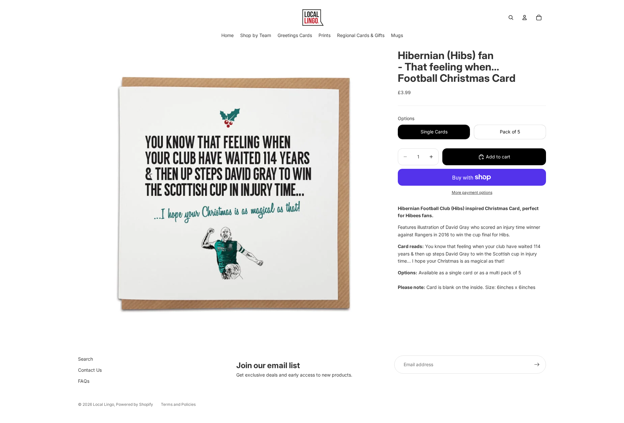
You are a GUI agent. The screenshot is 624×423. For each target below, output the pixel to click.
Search (85, 359)
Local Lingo (103, 404)
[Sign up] (537, 364)
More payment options (472, 192)
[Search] (511, 17)
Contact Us (90, 370)
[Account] (524, 17)
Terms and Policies (178, 404)
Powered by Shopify (134, 404)
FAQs (83, 381)
